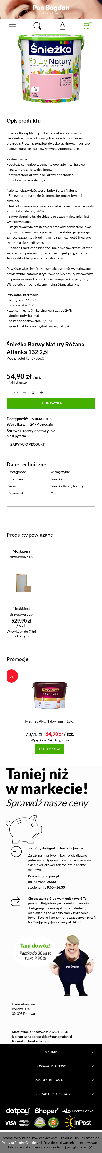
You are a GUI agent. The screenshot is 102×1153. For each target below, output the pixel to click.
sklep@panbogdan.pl (57, 1036)
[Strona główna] (51, 9)
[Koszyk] (88, 26)
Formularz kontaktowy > (30, 1041)
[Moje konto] (62, 25)
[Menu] (12, 26)
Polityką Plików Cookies (19, 1142)
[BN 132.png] (51, 68)
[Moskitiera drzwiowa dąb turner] (21, 582)
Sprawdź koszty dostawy (28, 430)
